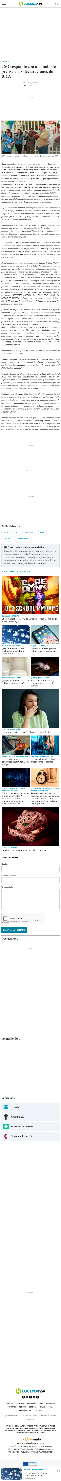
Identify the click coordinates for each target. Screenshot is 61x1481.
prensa (7, 538)
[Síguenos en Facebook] (23, 1397)
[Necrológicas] (30, 1116)
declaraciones (23, 538)
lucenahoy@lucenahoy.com (42, 1452)
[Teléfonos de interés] (30, 1136)
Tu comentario (7, 887)
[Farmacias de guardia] (30, 1126)
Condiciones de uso (29, 1416)
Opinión (22, 1407)
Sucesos (5, 61)
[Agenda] (30, 1107)
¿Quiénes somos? (11, 1416)
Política (9, 1403)
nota (42, 532)
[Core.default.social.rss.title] (37, 1397)
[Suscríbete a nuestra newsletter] (30, 555)
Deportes (12, 1407)
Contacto (30, 1419)
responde (29, 532)
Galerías (38, 1411)
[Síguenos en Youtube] (34, 1397)
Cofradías (50, 1403)
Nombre (4, 864)
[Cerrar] (58, 1470)
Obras (50, 1407)
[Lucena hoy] (30, 1393)
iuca (6, 532)
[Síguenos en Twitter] (27, 1397)
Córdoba (32, 1407)
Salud (42, 1407)
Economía (31, 1403)
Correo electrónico (8, 876)
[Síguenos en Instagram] (30, 1397)
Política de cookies (48, 1416)
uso (16, 532)
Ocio (41, 1403)
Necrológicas (25, 1411)
